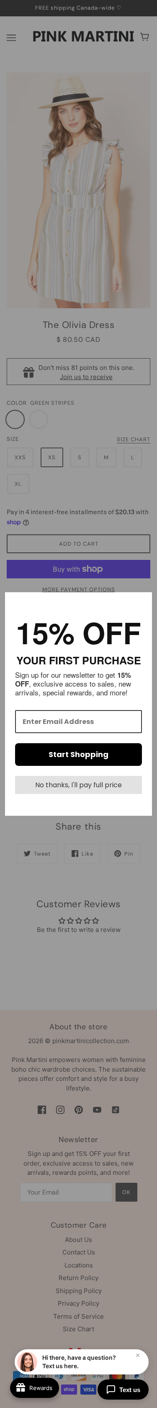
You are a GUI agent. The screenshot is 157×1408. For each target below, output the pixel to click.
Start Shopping (78, 754)
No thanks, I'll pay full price (78, 785)
